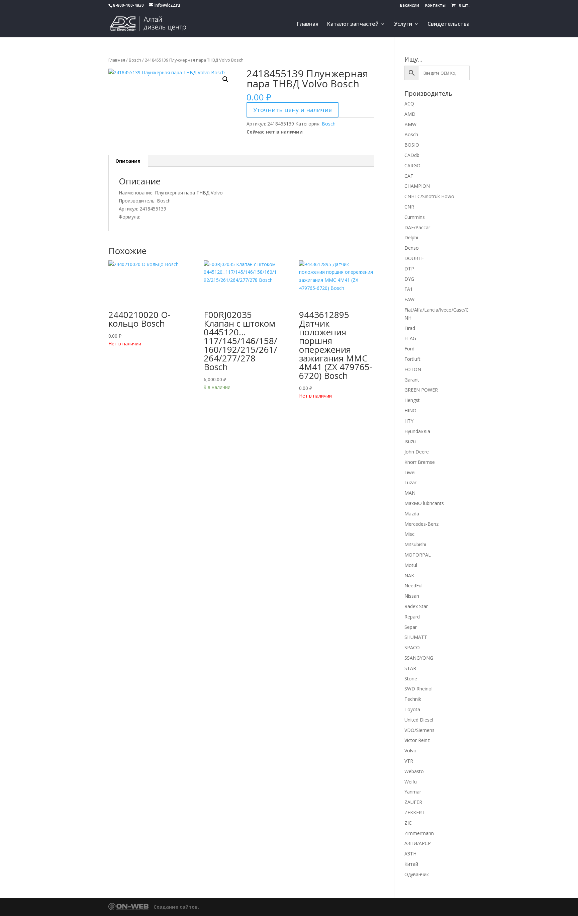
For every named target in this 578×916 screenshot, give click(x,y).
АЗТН (410, 853)
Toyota (412, 709)
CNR (409, 206)
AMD (409, 114)
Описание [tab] (127, 161)
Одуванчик (416, 874)
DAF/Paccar (417, 227)
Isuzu (410, 441)
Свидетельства (448, 24)
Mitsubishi (415, 544)
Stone (410, 678)
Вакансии (409, 5)
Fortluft (412, 359)
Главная (307, 24)
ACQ (409, 103)
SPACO (412, 647)
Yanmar (412, 791)
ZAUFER (413, 802)
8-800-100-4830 (128, 5)
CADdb (411, 155)
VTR (408, 761)
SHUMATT (415, 637)
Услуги (403, 24)
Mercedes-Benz (421, 524)
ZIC (408, 823)
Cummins (414, 217)
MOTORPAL (417, 555)
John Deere (416, 451)
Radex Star (416, 606)
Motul (410, 565)
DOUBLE (414, 258)
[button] (225, 79)
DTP (409, 268)
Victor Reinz (417, 740)
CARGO (412, 165)
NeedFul (413, 585)
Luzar (410, 482)
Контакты (435, 5)
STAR (410, 668)
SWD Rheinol (418, 688)
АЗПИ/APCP (417, 843)
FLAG (410, 338)
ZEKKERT (414, 812)
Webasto (414, 771)
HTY (408, 421)
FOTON (412, 369)
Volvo (410, 750)
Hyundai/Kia (417, 431)
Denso (411, 248)
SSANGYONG (418, 658)
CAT (408, 176)
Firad (409, 328)
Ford (409, 348)
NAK (409, 575)
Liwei (409, 472)
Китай (411, 864)
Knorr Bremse (419, 462)
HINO (410, 410)
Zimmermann (419, 833)
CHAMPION (417, 186)
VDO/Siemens (419, 730)
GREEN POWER (421, 390)
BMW (410, 124)
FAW (409, 299)
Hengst (412, 400)
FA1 (408, 289)
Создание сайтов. (176, 907)
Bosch (135, 60)
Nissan (411, 596)
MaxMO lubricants (424, 503)
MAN (409, 493)
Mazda (411, 513)
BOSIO (411, 145)
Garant (411, 380)
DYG (409, 279)
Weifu (410, 781)
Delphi (411, 237)
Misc (409, 534)
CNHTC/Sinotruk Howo (429, 196)
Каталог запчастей (353, 24)
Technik (412, 699)
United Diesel (418, 720)
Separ (410, 627)
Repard (412, 616)
